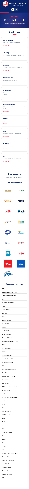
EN (16, 9)
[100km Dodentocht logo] (5, 4)
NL (12, 9)
